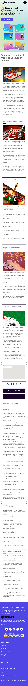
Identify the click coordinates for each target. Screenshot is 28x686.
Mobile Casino (12, 608)
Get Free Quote (14, 391)
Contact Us (4, 648)
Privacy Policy (4, 655)
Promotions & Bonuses (6, 610)
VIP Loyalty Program (6, 613)
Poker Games (20, 608)
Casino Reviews (5, 607)
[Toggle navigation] (25, 2)
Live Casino (4, 608)
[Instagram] (14, 629)
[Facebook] (6, 629)
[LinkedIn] (17, 629)
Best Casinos (14, 606)
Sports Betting (9, 611)
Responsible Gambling (18, 610)
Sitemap (3, 658)
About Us (3, 645)
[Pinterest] (21, 629)
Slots (3, 611)
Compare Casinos (20, 607)
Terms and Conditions (6, 651)
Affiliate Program (5, 606)
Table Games (17, 611)
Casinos (12, 607)
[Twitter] (10, 629)
